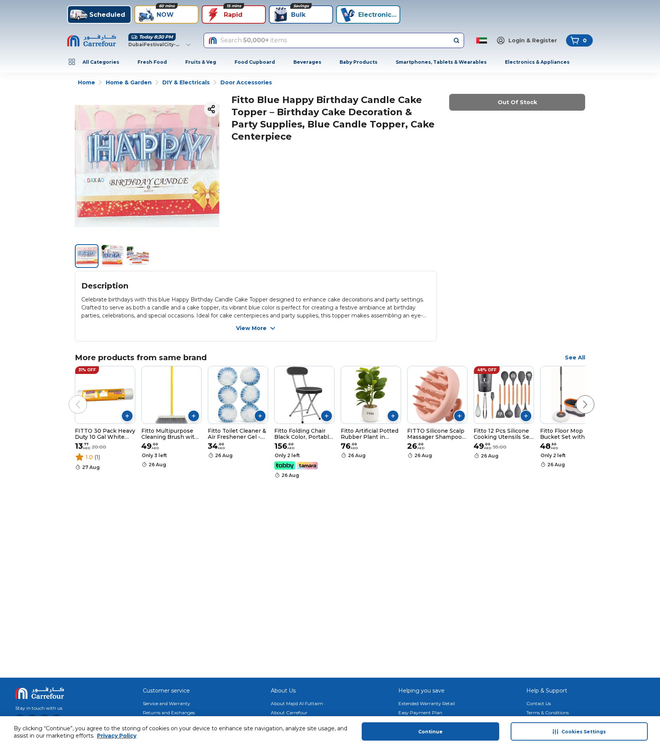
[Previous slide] (70, 396)
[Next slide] (577, 396)
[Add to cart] (127, 416)
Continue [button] (430, 732)
